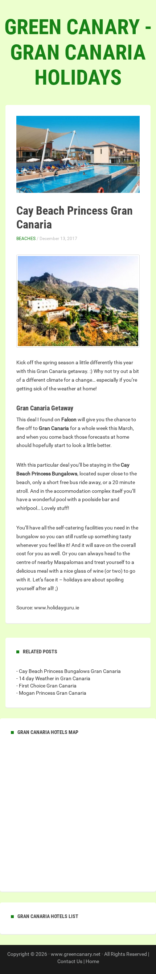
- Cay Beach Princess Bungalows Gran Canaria (68, 671)
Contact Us (69, 961)
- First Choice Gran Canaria (46, 686)
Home (92, 961)
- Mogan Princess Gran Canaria (51, 693)
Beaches (26, 238)
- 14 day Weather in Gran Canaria (53, 678)
